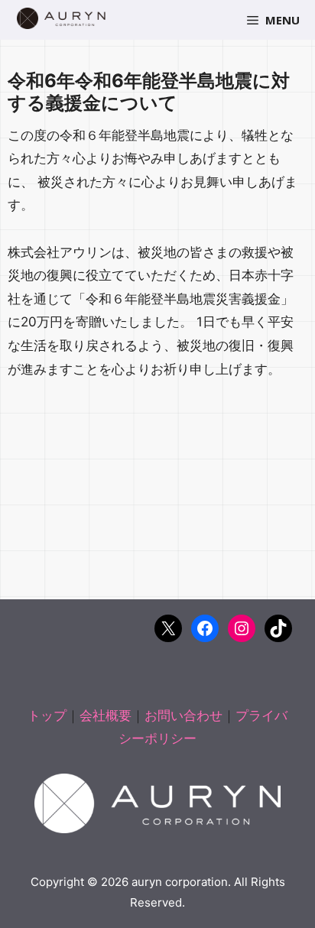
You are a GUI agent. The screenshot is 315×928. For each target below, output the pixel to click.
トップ (47, 715)
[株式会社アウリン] (61, 18)
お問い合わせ (183, 715)
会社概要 (106, 715)
